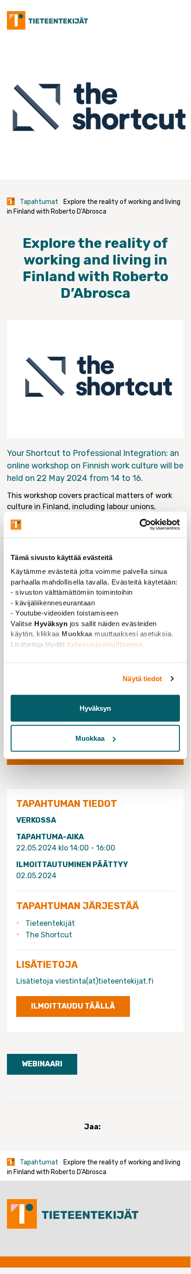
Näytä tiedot (142, 679)
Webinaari (42, 1063)
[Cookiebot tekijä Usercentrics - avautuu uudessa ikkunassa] (139, 525)
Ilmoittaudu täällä (73, 1006)
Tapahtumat (39, 202)
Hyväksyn (95, 708)
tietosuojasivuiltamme (105, 644)
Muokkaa (90, 738)
